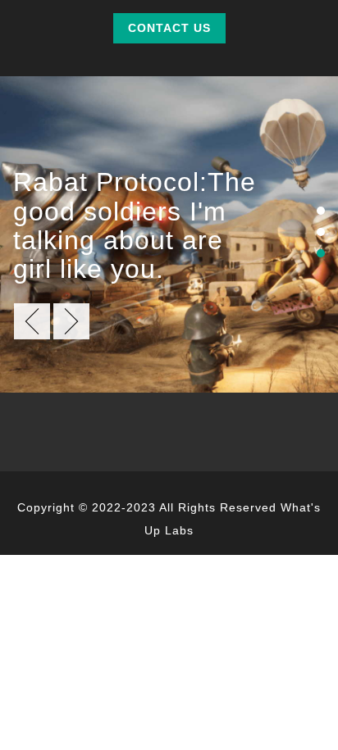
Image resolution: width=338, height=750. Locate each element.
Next (71, 321)
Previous (32, 321)
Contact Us (169, 27)
